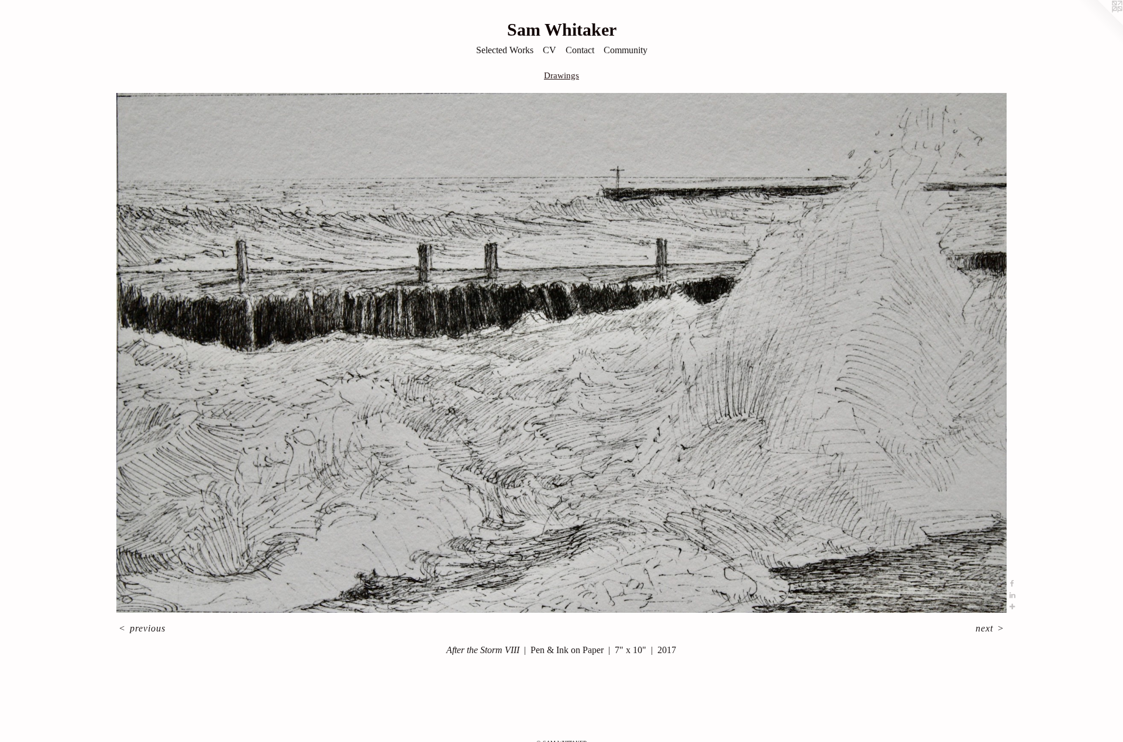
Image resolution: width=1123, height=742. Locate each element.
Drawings (561, 75)
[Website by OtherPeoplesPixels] (1099, 23)
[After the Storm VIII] (561, 353)
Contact (580, 50)
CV (549, 50)
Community (625, 50)
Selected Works (504, 50)
